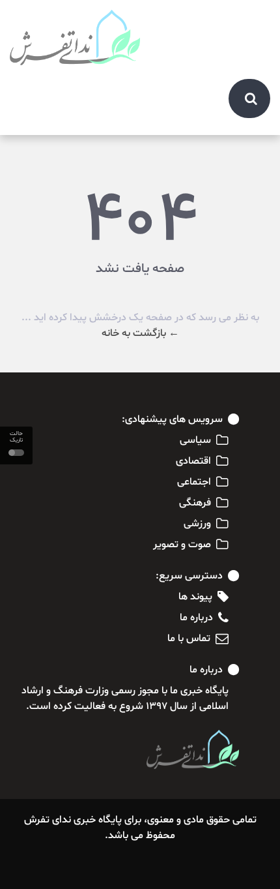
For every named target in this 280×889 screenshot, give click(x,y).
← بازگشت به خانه (140, 333)
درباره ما (196, 617)
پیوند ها (195, 597)
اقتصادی (193, 461)
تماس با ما (188, 638)
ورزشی (197, 524)
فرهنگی (195, 503)
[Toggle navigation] (253, 21)
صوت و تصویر (182, 544)
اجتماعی (194, 482)
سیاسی (195, 440)
